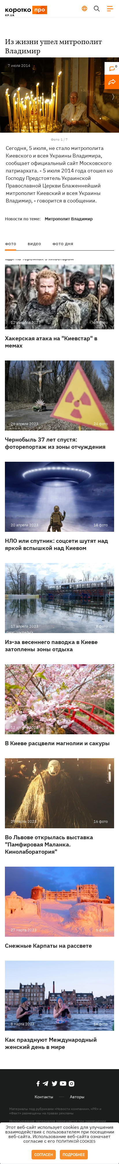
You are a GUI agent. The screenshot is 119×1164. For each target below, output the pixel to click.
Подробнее (74, 1154)
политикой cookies (76, 1141)
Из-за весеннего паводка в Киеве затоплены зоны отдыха (51, 645)
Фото (10, 244)
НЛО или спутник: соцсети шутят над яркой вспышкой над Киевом (56, 544)
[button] (113, 97)
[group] (59, 95)
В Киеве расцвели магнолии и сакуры (57, 743)
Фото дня (63, 244)
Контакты (44, 1096)
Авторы (77, 1096)
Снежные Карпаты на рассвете (48, 945)
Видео (34, 244)
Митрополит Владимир (69, 218)
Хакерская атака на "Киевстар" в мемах (51, 341)
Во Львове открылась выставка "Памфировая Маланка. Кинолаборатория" (49, 844)
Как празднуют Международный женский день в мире (51, 1043)
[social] (38, 1083)
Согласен (43, 1154)
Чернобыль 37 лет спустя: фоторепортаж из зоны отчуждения (55, 442)
